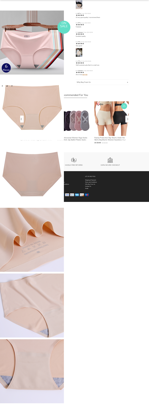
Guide (86, 188)
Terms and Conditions (91, 182)
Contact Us (88, 186)
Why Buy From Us (90, 184)
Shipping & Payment (90, 180)
